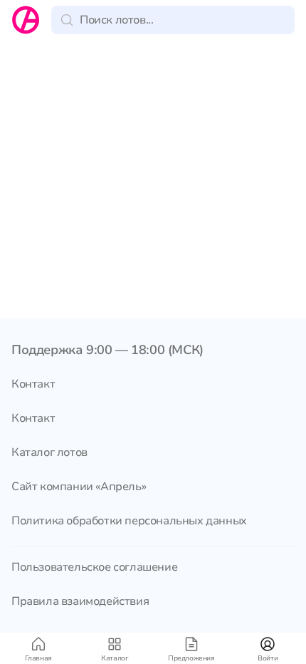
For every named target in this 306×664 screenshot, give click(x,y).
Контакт (33, 384)
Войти (268, 658)
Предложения (191, 658)
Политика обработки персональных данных (129, 521)
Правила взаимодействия (80, 601)
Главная (38, 658)
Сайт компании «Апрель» (78, 486)
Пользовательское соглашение (94, 567)
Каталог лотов (49, 452)
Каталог (114, 658)
